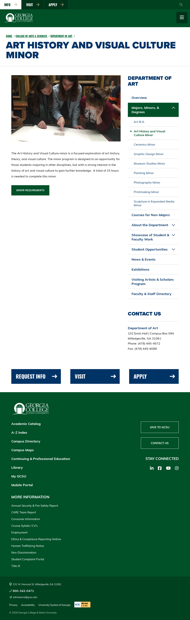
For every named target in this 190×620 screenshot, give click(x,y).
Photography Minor (147, 182)
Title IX (15, 566)
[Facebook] (159, 468)
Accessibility (28, 604)
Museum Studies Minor (149, 163)
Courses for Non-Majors (151, 215)
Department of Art (61, 36)
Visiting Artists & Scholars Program (153, 281)
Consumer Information (25, 519)
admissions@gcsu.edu (25, 597)
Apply (54, 4)
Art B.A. (139, 122)
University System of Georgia (54, 604)
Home (9, 36)
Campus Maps (22, 450)
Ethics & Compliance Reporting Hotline (36, 539)
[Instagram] (176, 468)
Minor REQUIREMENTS (30, 190)
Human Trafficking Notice (27, 546)
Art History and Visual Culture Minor (149, 133)
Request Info (30, 376)
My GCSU (18, 476)
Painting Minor (144, 173)
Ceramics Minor (144, 144)
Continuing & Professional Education (40, 459)
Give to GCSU (159, 427)
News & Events (143, 259)
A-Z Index (19, 432)
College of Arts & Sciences (32, 36)
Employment (19, 532)
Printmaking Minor (146, 192)
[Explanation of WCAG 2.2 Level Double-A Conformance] (82, 605)
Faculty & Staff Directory (151, 294)
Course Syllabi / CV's (24, 525)
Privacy (13, 604)
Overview (139, 97)
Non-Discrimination (23, 552)
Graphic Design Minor (149, 154)
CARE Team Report (23, 512)
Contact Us (160, 443)
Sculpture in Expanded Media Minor (154, 203)
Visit (30, 4)
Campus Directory (25, 441)
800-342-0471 (23, 591)
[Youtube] (168, 468)
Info (8, 4)
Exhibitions (140, 269)
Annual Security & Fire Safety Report (34, 505)
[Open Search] (181, 4)
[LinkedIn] (151, 468)
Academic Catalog (26, 424)
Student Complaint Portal (27, 559)
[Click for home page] (18, 21)
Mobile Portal (22, 485)
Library (17, 467)
